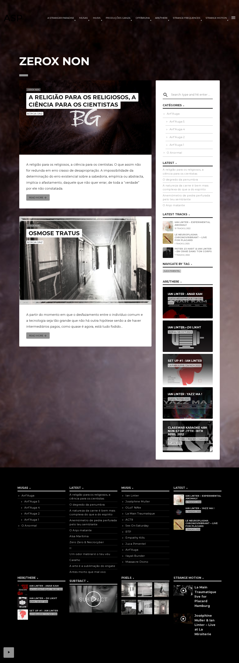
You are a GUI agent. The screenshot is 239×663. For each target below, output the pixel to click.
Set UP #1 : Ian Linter (43, 610)
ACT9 (129, 519)
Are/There (161, 17)
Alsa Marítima (79, 536)
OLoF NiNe (133, 507)
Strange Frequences (186, 17)
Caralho (74, 560)
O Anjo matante (174, 205)
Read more (38, 197)
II (70, 548)
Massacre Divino (136, 561)
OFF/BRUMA (143, 17)
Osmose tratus (54, 233)
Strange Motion (216, 17)
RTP (128, 531)
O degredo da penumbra (180, 179)
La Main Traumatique (140, 513)
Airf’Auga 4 (177, 129)
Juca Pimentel (172, 271)
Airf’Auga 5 (177, 121)
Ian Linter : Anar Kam (44, 585)
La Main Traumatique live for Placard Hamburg (205, 596)
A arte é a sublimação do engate (92, 566)
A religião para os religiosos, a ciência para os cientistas (82, 101)
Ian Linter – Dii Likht (43, 598)
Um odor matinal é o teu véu (89, 554)
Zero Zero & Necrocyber (86, 542)
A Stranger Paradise (60, 17)
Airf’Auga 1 (177, 144)
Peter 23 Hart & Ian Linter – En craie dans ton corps (193, 250)
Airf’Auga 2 (177, 137)
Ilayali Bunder (135, 555)
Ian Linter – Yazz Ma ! (199, 508)
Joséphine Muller (137, 501)
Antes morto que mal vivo (87, 572)
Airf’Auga (173, 113)
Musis (97, 17)
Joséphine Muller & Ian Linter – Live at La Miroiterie (205, 625)
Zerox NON (33, 89)
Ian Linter (132, 495)
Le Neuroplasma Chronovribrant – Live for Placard (191, 237)
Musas (83, 17)
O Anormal (174, 152)
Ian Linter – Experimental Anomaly (192, 223)
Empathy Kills (135, 537)
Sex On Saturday (137, 525)
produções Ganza (118, 17)
